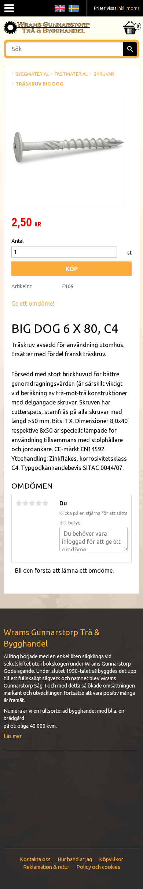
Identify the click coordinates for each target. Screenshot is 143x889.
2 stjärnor (25, 503)
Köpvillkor (111, 859)
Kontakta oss (35, 859)
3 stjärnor (32, 503)
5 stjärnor (45, 503)
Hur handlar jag (75, 859)
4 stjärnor (38, 503)
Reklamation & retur (46, 867)
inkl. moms (128, 8)
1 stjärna (18, 503)
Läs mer (13, 736)
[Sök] (130, 49)
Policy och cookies (98, 867)
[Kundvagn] (130, 18)
